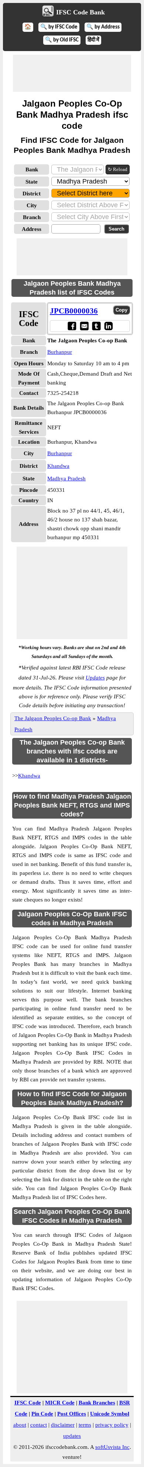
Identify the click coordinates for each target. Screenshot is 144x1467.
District (32, 194)
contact (38, 1425)
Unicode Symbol (109, 1414)
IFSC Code (27, 1403)
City (32, 205)
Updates (95, 678)
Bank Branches (97, 1403)
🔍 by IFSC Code (59, 27)
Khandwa (58, 466)
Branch (32, 217)
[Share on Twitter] (96, 325)
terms (85, 1425)
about (19, 1425)
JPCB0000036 (74, 310)
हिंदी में (93, 40)
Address (31, 229)
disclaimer (63, 1425)
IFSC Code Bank (80, 12)
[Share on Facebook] (71, 325)
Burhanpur (59, 352)
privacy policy (111, 1425)
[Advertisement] (72, 73)
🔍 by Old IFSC (62, 40)
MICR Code (60, 1403)
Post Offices (71, 1414)
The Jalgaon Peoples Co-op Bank (52, 718)
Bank (31, 169)
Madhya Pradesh (66, 478)
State (31, 182)
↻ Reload (117, 169)
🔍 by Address (103, 27)
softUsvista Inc (112, 1447)
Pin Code (42, 1414)
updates (72, 1436)
